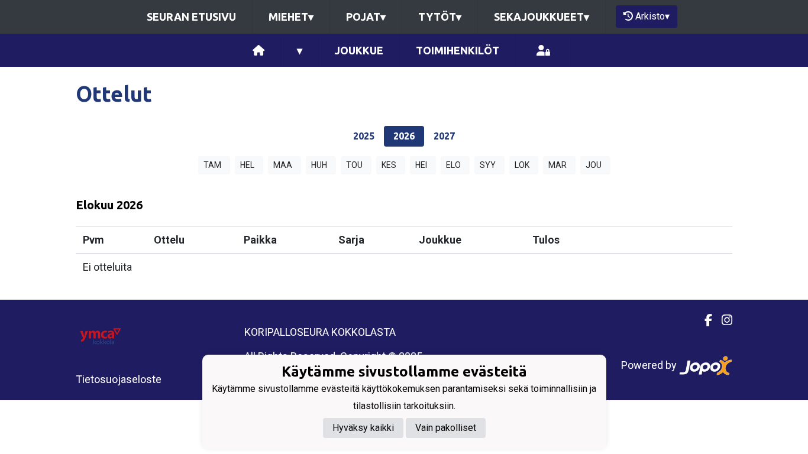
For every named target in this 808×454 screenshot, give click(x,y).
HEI (421, 165)
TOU (354, 165)
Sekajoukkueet (541, 16)
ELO (453, 165)
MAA (282, 165)
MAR (557, 165)
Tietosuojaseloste (118, 379)
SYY (488, 165)
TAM (212, 165)
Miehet (291, 16)
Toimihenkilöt (457, 50)
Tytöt (439, 16)
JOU (594, 165)
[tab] (364, 136)
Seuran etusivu (191, 16)
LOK (522, 165)
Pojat (366, 16)
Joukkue (359, 50)
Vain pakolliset (445, 427)
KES (389, 165)
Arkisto (652, 16)
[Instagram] (722, 320)
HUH (319, 165)
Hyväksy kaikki (363, 427)
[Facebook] (703, 320)
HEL (247, 165)
